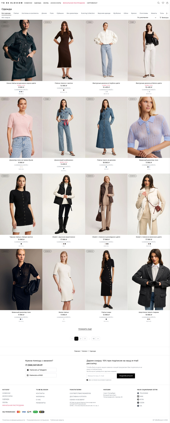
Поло (52, 13)
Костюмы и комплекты (30, 13)
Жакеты (154, 13)
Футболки (117, 13)
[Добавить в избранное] (40, 22)
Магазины (40, 396)
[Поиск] (159, 3)
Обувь (46, 3)
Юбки (126, 13)
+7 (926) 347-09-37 (33, 365)
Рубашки (60, 13)
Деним (44, 13)
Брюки (133, 13)
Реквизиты (41, 403)
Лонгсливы (144, 13)
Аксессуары (56, 3)
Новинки (28, 3)
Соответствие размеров (80, 393)
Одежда (37, 3)
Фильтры (165, 17)
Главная (77, 351)
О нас (38, 400)
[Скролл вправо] (166, 13)
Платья (16, 13)
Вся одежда (6, 13)
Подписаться (126, 376)
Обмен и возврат (77, 400)
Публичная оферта (57, 420)
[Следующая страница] (98, 339)
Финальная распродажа (13, 405)
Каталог (85, 351)
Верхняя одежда (104, 13)
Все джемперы (72, 13)
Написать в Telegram (38, 370)
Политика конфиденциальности (13, 420)
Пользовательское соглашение (38, 420)
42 (94, 339)
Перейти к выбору (21, 77)
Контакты (40, 393)
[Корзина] (167, 3)
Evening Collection (88, 13)
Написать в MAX (36, 375)
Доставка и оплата (78, 396)
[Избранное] (163, 3)
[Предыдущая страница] (72, 339)
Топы (162, 13)
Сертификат (92, 3)
